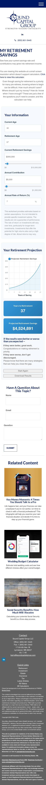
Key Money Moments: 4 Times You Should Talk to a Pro (23, 501)
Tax (23, 678)
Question (8, 425)
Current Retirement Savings (18, 150)
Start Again (23, 370)
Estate (23, 673)
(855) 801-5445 (24, 40)
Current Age (10, 122)
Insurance (23, 676)
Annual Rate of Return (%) (17, 195)
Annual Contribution (14, 172)
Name (8, 395)
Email (8, 410)
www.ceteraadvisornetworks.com (13, 762)
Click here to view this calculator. (22, 76)
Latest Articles (23, 681)
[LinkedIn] (22, 34)
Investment (23, 670)
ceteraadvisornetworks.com (25, 751)
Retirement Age (12, 136)
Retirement (23, 668)
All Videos (23, 683)
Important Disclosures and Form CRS (14, 760)
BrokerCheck (6, 690)
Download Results (23, 375)
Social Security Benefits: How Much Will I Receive (23, 611)
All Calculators (23, 686)
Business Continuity (35, 760)
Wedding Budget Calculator (23, 561)
